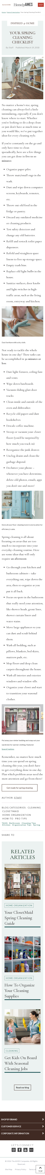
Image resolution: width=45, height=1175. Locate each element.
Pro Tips (21, 818)
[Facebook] (20, 1150)
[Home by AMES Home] (23, 5)
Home (4, 12)
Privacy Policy (20, 1169)
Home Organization (13, 12)
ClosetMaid (10, 811)
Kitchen (6, 825)
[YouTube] (25, 1150)
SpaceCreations (8, 749)
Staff (11, 47)
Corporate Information (15, 1133)
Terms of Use (34, 1169)
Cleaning (34, 807)
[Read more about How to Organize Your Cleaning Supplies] (22, 955)
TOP (40, 1171)
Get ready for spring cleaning (20, 788)
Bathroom (14, 823)
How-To (7, 818)
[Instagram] (14, 1150)
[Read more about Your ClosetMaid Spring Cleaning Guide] (22, 882)
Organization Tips (22, 825)
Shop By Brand (9, 1119)
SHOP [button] (41, 5)
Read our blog (22, 1087)
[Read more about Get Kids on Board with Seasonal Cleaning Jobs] (22, 1028)
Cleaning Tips (29, 823)
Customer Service (11, 1126)
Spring (36, 825)
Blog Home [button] (6, 5)
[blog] (31, 1150)
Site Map (8, 1169)
